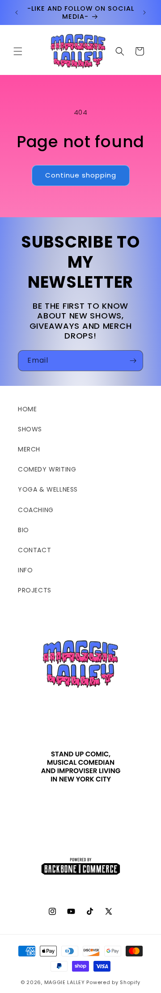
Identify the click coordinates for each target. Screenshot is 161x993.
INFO (25, 570)
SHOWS (30, 429)
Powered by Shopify (113, 982)
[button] (18, 51)
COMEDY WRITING (47, 469)
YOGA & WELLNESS (48, 489)
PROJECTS (34, 590)
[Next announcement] (144, 12)
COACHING (36, 509)
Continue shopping (80, 175)
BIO (23, 529)
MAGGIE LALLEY (64, 982)
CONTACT (34, 550)
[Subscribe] (133, 360)
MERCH (29, 449)
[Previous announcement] (16, 12)
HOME (27, 409)
